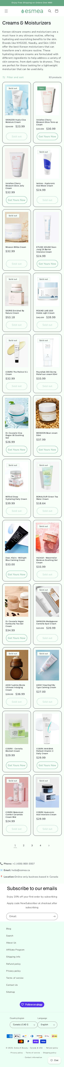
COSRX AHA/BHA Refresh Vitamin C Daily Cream (44, 751)
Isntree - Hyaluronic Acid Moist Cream (45, 184)
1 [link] (15, 845)
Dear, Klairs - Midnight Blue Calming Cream (16, 559)
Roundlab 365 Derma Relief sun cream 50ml (46, 373)
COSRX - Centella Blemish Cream (14, 750)
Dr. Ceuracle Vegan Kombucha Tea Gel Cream (15, 623)
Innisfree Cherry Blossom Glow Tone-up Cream (47, 122)
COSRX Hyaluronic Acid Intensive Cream (46, 813)
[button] (6, 11)
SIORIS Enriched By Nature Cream (15, 311)
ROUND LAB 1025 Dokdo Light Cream (45, 311)
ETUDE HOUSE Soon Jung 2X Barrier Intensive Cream (46, 249)
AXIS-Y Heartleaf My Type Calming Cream (46, 686)
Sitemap (10, 991)
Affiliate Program (15, 949)
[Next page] (48, 845)
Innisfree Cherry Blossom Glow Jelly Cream (15, 185)
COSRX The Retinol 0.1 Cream (17, 373)
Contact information (33, 1057)
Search (9, 935)
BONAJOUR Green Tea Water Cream (47, 497)
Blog (8, 928)
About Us (11, 942)
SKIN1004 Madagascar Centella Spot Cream (47, 622)
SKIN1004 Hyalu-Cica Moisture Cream (16, 121)
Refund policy (13, 963)
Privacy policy (13, 970)
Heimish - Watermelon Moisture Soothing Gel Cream (47, 560)
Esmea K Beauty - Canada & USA (28, 1048)
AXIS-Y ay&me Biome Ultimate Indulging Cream (15, 687)
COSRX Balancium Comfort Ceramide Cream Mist (14, 814)
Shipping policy (49, 1053)
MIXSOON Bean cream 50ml (46, 434)
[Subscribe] (54, 916)
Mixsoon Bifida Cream (16, 247)
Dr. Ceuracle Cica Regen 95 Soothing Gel (15, 435)
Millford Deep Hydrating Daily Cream (16, 497)
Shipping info (13, 956)
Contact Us (12, 984)
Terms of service (14, 977)
